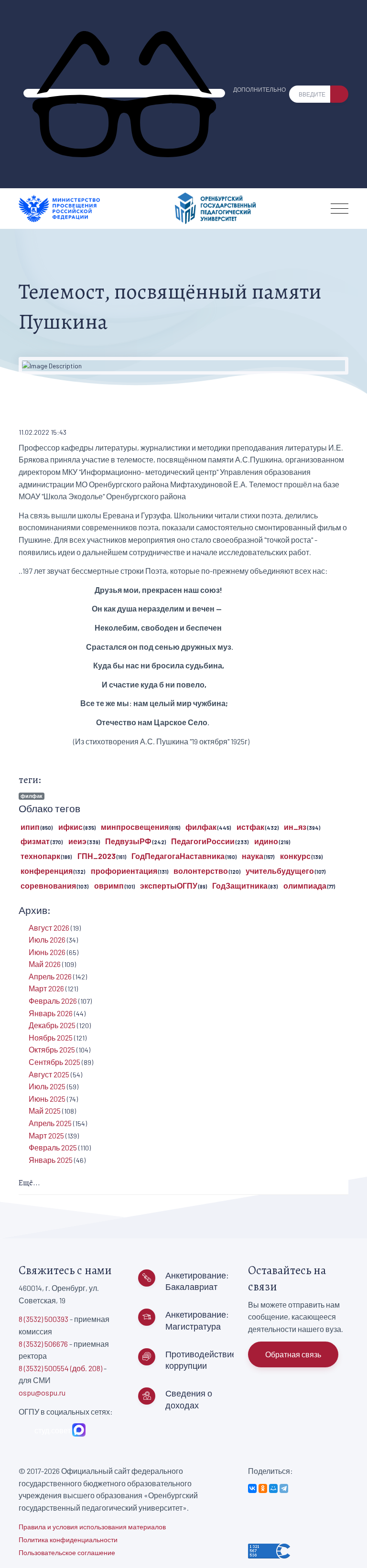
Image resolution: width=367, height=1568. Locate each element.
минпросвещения (135, 826)
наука (252, 855)
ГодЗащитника (240, 885)
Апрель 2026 (50, 976)
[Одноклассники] (263, 1488)
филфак (32, 796)
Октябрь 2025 (52, 1049)
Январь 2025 (51, 1159)
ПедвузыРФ (128, 841)
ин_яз (295, 826)
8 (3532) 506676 (43, 1343)
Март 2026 (46, 988)
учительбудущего (280, 870)
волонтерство (200, 870)
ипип (30, 826)
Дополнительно (259, 89)
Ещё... (29, 1183)
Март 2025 (46, 1135)
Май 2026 (45, 963)
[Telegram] (284, 1488)
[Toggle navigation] (339, 208)
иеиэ (77, 841)
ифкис (70, 826)
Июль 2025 (47, 1086)
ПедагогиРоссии (203, 841)
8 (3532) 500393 (43, 1318)
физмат (35, 841)
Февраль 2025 (53, 1147)
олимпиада (304, 885)
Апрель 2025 (50, 1123)
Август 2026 (49, 927)
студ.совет (51, 1430)
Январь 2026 (51, 1013)
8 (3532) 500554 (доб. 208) (60, 1368)
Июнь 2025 (47, 1098)
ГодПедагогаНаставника (178, 855)
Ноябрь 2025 (51, 1037)
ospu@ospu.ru (42, 1392)
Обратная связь (293, 1354)
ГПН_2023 (96, 855)
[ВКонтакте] (252, 1488)
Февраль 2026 (53, 1000)
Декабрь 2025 (52, 1025)
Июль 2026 (47, 939)
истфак (250, 826)
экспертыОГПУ (168, 885)
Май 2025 (45, 1110)
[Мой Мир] (273, 1488)
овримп (109, 885)
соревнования (48, 885)
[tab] (183, 1183)
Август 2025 (49, 1074)
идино (266, 841)
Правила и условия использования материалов (92, 1527)
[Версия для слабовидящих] (124, 93)
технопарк (40, 855)
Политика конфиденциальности (68, 1540)
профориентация (124, 870)
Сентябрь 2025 (54, 1061)
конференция (47, 870)
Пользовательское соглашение (67, 1552)
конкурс (295, 855)
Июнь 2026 (47, 951)
